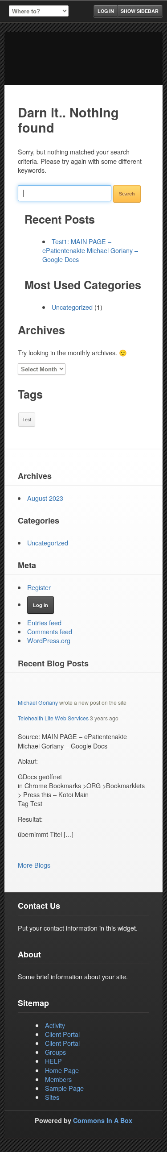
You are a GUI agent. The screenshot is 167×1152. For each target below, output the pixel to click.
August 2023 (45, 498)
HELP (53, 1060)
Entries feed (44, 622)
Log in (106, 11)
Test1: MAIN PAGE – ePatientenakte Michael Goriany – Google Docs (90, 250)
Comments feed (49, 631)
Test (26, 419)
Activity (55, 1025)
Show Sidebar (140, 11)
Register (39, 587)
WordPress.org (48, 640)
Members (58, 1079)
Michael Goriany (38, 702)
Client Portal (62, 1034)
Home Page (62, 1070)
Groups (55, 1051)
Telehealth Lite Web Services (53, 718)
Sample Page (64, 1088)
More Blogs (34, 864)
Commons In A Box (102, 1120)
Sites (52, 1097)
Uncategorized (72, 307)
